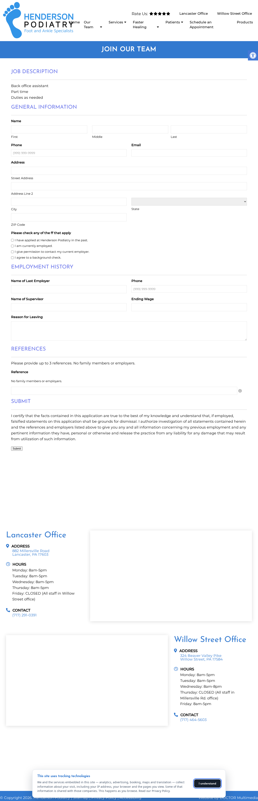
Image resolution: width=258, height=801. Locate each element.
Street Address (22, 178)
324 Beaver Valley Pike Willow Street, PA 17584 (201, 657)
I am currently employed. (33, 246)
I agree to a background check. (38, 257)
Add (240, 390)
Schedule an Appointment (201, 24)
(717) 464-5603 (193, 720)
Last (174, 137)
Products (245, 22)
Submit (17, 448)
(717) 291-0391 (24, 615)
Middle (97, 137)
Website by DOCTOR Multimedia (228, 798)
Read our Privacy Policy (154, 791)
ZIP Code (18, 225)
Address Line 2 (22, 194)
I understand (207, 783)
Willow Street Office (234, 13)
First (14, 137)
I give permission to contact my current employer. (52, 252)
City (14, 209)
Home (74, 22)
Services (116, 22)
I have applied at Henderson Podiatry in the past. (51, 240)
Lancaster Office (193, 13)
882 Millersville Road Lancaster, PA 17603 (30, 552)
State (135, 209)
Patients (172, 22)
